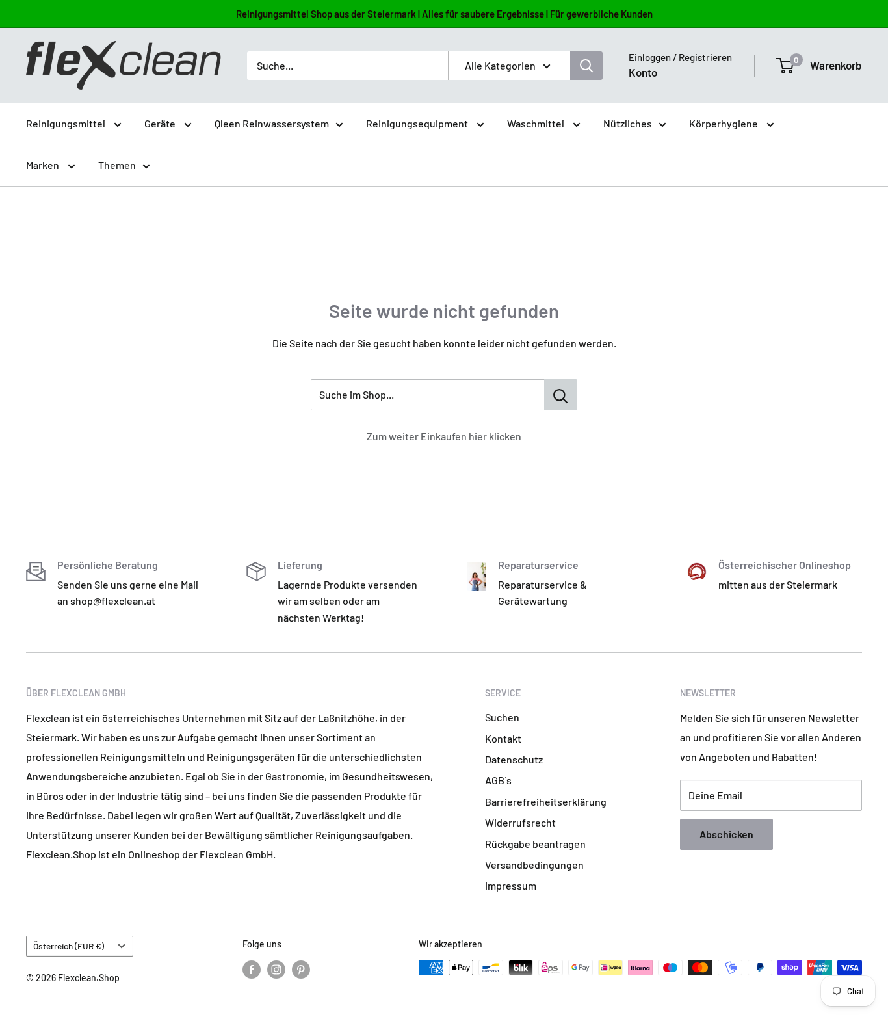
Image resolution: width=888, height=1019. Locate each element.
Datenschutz (514, 759)
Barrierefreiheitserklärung (546, 801)
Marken (43, 165)
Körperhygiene (724, 123)
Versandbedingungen (534, 864)
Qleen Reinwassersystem (272, 123)
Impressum (510, 885)
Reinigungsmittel (66, 123)
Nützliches (627, 123)
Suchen (502, 717)
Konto (643, 72)
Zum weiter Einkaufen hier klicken (444, 436)
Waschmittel (536, 123)
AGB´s (498, 780)
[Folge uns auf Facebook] (251, 969)
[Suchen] (586, 65)
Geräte (160, 123)
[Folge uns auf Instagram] (276, 969)
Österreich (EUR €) (68, 945)
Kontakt (503, 738)
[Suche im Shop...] (560, 394)
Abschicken (726, 834)
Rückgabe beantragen (535, 844)
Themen (117, 165)
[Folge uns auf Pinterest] (301, 969)
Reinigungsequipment (418, 123)
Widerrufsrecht (520, 822)
